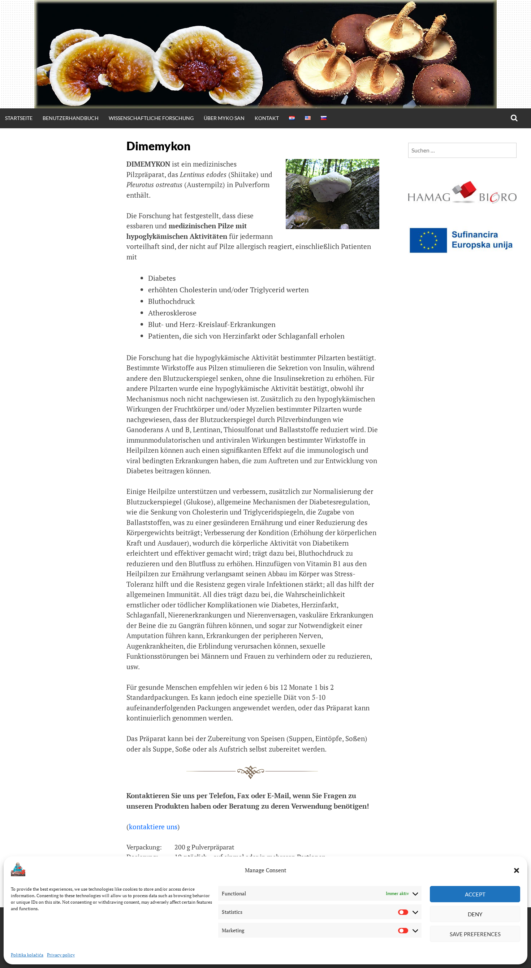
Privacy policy (61, 955)
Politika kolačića (27, 955)
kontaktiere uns (153, 826)
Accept (475, 894)
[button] (516, 870)
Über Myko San (224, 118)
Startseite (19, 118)
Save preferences (475, 934)
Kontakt (267, 118)
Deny (475, 914)
